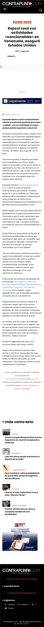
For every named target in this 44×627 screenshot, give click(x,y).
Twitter (16, 388)
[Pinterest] (29, 56)
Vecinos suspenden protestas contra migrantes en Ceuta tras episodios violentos (23, 440)
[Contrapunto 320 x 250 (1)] (20, 553)
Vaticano (16, 453)
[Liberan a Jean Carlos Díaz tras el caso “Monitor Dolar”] (6, 487)
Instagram (26, 388)
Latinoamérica (18, 470)
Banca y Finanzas (19, 505)
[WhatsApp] (34, 56)
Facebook (11, 605)
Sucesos (15, 489)
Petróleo (27, 22)
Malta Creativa (24, 624)
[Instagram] (18, 604)
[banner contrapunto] (22, 106)
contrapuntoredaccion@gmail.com (22, 379)
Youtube (11, 608)
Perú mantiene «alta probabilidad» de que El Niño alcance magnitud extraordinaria (22, 476)
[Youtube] (5, 608)
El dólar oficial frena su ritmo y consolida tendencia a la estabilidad (20, 512)
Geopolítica (17, 22)
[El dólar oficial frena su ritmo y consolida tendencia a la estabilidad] (6, 504)
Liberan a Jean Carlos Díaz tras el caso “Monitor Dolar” (21, 493)
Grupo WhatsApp (30, 385)
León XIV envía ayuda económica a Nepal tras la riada (22, 458)
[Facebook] (18, 56)
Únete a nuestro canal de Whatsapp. (22, 579)
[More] (34, 397)
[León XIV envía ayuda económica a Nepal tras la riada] (6, 451)
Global (15, 434)
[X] (23, 56)
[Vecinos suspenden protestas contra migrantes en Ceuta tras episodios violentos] (6, 432)
